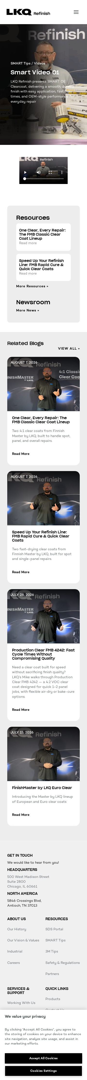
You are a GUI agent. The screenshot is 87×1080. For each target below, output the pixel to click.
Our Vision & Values (23, 940)
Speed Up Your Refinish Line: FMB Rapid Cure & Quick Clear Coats (41, 265)
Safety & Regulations (62, 963)
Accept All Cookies (43, 1058)
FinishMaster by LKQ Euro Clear (42, 788)
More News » (27, 310)
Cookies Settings (43, 1071)
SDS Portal (54, 929)
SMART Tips (20, 63)
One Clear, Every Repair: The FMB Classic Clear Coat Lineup (42, 234)
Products (52, 999)
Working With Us (21, 1003)
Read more (28, 243)
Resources (56, 919)
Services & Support (18, 991)
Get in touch (20, 855)
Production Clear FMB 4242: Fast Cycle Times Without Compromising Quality (43, 654)
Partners (52, 974)
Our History (16, 929)
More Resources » (32, 286)
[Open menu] (76, 12)
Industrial (14, 951)
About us (16, 919)
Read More (20, 454)
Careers (13, 963)
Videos (39, 63)
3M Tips (51, 951)
